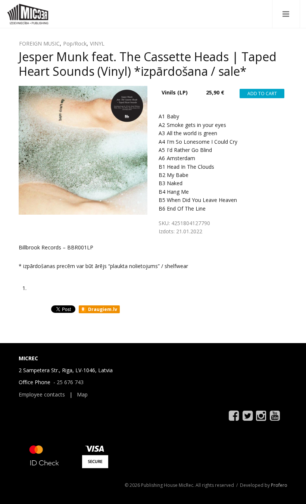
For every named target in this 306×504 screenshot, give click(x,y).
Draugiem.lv (102, 309)
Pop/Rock (75, 43)
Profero (279, 485)
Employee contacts (42, 394)
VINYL (97, 43)
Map (82, 394)
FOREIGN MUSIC (39, 43)
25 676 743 (70, 382)
